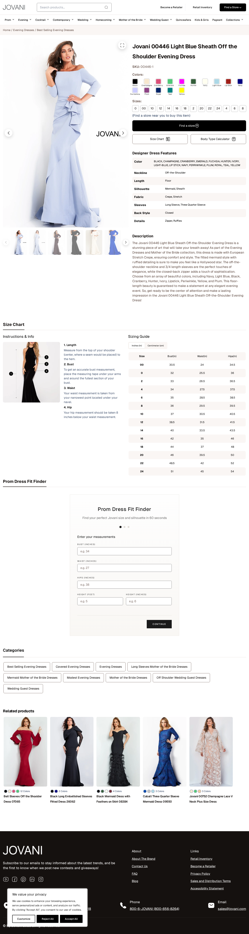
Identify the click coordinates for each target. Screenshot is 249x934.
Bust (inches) (86, 544)
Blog (135, 881)
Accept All (71, 919)
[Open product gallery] (122, 45)
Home (6, 30)
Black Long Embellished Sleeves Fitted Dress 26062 (71, 798)
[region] (47, 907)
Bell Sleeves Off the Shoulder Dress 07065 (23, 798)
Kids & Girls (202, 20)
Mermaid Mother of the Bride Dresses (32, 678)
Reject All (48, 919)
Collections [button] (233, 20)
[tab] (124, 324)
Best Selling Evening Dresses (55, 30)
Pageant (217, 20)
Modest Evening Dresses (83, 678)
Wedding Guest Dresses (23, 688)
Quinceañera (183, 20)
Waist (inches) (86, 561)
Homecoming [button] (104, 20)
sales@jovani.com (232, 909)
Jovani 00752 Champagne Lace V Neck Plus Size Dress (211, 798)
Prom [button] (8, 20)
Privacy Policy (200, 874)
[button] (8, 133)
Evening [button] (23, 20)
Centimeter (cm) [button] (156, 345)
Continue (159, 624)
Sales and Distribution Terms (210, 881)
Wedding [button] (82, 20)
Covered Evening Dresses (73, 667)
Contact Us (140, 866)
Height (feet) (86, 594)
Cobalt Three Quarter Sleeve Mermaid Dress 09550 (161, 798)
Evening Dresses (23, 30)
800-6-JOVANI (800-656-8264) (154, 909)
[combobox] (74, 7)
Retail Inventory (201, 859)
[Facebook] (14, 879)
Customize (23, 919)
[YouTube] (6, 879)
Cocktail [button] (40, 20)
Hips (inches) (86, 577)
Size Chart (157, 139)
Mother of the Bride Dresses (128, 678)
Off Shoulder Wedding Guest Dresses (181, 678)
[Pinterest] (23, 879)
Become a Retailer (203, 866)
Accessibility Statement (207, 888)
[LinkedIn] (32, 879)
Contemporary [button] (61, 20)
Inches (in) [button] (137, 345)
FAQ (134, 874)
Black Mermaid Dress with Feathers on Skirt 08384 (113, 798)
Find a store (187, 126)
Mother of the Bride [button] (131, 20)
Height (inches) (136, 594)
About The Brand (143, 859)
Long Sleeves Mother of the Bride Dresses (159, 667)
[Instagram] (41, 879)
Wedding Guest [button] (159, 20)
